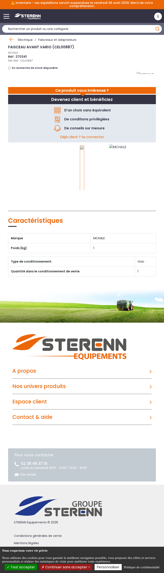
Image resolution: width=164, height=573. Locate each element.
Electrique (25, 40)
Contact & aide (32, 417)
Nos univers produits (39, 386)
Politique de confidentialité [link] (142, 567)
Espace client (29, 401)
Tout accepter (22, 567)
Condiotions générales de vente (38, 536)
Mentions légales (26, 543)
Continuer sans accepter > (67, 567)
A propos (24, 370)
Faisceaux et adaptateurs (57, 40)
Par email (28, 474)
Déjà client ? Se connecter (82, 136)
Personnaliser (108, 567)
